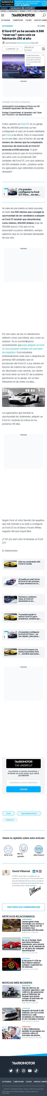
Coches (28, 20)
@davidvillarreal (23, 43)
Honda (3, 11)
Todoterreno (13, 11)
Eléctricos (26, 985)
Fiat (35, 11)
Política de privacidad (36, 1089)
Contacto (7, 1089)
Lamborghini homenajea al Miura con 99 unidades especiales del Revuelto (21, 107)
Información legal (16, 1089)
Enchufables (27, 919)
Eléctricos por (16, 8)
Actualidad (5, 20)
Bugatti (22, 11)
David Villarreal (11, 43)
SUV (29, 11)
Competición (18, 20)
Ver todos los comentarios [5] (23, 907)
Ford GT (25, 123)
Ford (8, 134)
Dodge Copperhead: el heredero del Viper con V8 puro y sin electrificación (22, 114)
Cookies (26, 1089)
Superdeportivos (29, 813)
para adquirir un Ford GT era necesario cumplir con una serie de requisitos (23, 349)
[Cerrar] (43, 55)
